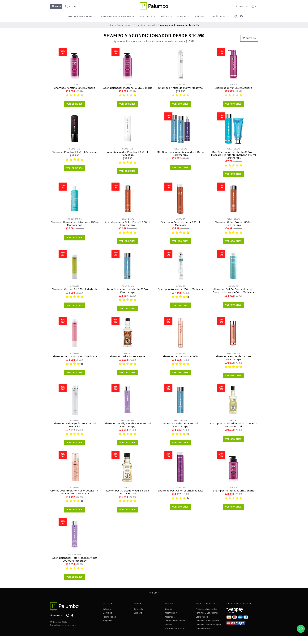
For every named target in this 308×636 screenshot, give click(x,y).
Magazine (107, 620)
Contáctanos (202, 616)
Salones (200, 16)
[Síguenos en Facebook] (241, 16)
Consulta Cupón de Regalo (208, 624)
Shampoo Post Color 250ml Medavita (180, 490)
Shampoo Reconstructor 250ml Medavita (180, 223)
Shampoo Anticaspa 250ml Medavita (180, 289)
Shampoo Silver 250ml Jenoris (233, 87)
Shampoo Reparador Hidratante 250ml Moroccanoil (75, 223)
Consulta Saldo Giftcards (207, 620)
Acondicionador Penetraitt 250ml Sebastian (127, 153)
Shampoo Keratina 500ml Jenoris (74, 87)
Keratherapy (171, 612)
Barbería (138, 612)
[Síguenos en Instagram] (235, 16)
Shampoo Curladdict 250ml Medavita (75, 289)
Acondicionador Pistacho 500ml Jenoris (127, 87)
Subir (155, 593)
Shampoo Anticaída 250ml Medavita (180, 87)
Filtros (250, 38)
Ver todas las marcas (175, 628)
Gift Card (166, 16)
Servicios (107, 612)
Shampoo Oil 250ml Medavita (180, 356)
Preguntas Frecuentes (206, 608)
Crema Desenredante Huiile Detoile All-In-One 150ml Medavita (74, 492)
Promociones (123, 25)
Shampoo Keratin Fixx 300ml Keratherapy (233, 358)
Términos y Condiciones (207, 612)
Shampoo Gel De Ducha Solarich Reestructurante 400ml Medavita (233, 291)
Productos (146, 16)
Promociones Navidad (144, 25)
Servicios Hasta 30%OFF (116, 16)
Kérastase (170, 616)
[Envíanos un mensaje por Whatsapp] (301, 629)
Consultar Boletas (204, 628)
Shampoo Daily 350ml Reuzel (127, 356)
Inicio (111, 25)
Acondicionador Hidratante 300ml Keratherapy (128, 291)
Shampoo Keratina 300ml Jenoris (233, 490)
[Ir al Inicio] (154, 6)
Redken (168, 624)
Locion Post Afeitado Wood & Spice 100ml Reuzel (127, 492)
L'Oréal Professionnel (175, 620)
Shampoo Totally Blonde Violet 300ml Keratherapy (127, 425)
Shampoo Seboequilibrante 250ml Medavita (74, 425)
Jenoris (168, 608)
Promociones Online (80, 16)
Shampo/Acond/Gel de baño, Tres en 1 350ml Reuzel (233, 425)
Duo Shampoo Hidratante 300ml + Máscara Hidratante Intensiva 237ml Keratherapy (233, 155)
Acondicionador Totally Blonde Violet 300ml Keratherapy (74, 559)
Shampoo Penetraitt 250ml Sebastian (75, 152)
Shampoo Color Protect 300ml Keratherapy (233, 223)
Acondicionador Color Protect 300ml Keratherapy (127, 223)
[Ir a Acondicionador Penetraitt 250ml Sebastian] (127, 128)
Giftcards (138, 608)
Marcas (182, 16)
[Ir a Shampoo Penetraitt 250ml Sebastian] (75, 128)
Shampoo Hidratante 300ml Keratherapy (180, 425)
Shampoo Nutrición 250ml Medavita (74, 356)
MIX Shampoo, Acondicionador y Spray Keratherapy (180, 153)
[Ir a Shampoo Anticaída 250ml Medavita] (180, 64)
